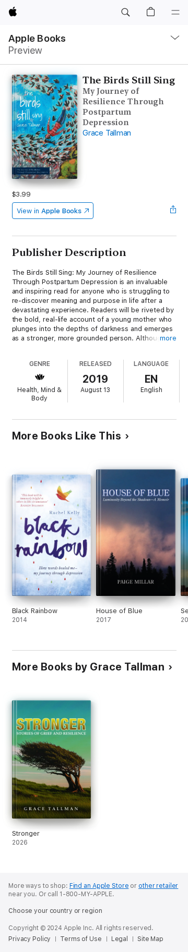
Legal (119, 939)
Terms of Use (81, 939)
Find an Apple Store (99, 885)
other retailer (158, 885)
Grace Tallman (107, 133)
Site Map (150, 939)
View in (49, 211)
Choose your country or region (55, 910)
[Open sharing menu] (173, 211)
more (168, 338)
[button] (125, 12)
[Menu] (175, 12)
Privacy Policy (29, 939)
